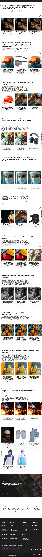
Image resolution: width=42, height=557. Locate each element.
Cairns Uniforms (24, 533)
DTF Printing (3, 525)
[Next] (40, 16)
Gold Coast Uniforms (25, 534)
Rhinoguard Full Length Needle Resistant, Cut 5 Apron (34, 444)
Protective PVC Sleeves (21, 443)
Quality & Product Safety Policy (15, 533)
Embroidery (3, 524)
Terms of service (15, 555)
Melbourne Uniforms (25, 524)
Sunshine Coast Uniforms (26, 535)
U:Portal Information (35, 524)
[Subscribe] (18, 548)
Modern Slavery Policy (13, 530)
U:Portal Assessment (35, 525)
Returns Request (3, 533)
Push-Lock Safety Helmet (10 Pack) (8, 444)
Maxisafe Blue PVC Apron (21, 466)
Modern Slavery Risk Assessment (15, 531)
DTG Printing (3, 526)
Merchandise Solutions (35, 529)
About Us (11, 524)
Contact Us (12, 525)
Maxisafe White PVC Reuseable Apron (8, 467)
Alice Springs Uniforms (25, 539)
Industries (11, 535)
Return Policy (3, 531)
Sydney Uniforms (24, 525)
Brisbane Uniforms (25, 531)
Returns (33, 531)
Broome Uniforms (24, 530)
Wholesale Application (4, 535)
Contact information (10, 555)
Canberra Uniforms (25, 526)
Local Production (34, 526)
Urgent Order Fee (4, 538)
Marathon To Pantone (13, 538)
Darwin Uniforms (24, 538)
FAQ (10, 526)
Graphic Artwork (3, 529)
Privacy (11, 529)
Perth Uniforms (24, 529)
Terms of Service (12, 534)
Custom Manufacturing (4, 530)
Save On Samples (4, 534)
